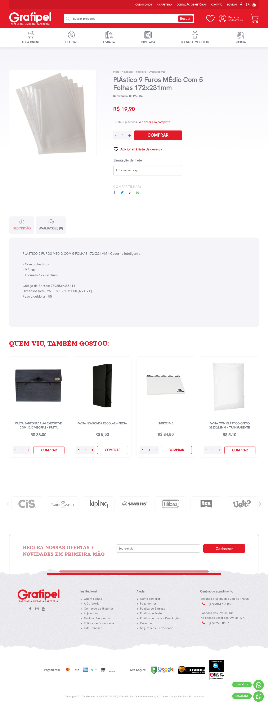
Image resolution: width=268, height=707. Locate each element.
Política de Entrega (152, 608)
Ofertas (71, 42)
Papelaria (148, 42)
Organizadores (157, 71)
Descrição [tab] (22, 228)
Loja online (31, 42)
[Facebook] (242, 5)
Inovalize (199, 696)
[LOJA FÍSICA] (258, 686)
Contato (216, 4)
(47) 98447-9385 (220, 604)
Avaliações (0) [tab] (51, 228)
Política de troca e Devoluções (160, 618)
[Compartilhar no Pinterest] (132, 192)
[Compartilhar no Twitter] (124, 192)
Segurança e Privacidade (156, 628)
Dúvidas (232, 4)
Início (116, 71)
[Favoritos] (210, 18)
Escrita (240, 42)
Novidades (128, 71)
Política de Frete (151, 613)
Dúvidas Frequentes (97, 618)
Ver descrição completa (154, 122)
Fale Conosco (93, 628)
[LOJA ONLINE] (258, 697)
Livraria (109, 42)
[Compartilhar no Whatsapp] (140, 192)
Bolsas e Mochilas (195, 42)
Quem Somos (143, 4)
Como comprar (150, 599)
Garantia (146, 623)
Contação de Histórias (192, 4)
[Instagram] (248, 5)
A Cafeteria (164, 4)
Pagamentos (148, 603)
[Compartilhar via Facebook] (116, 192)
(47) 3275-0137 (219, 623)
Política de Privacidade (99, 623)
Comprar (158, 135)
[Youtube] (255, 5)
